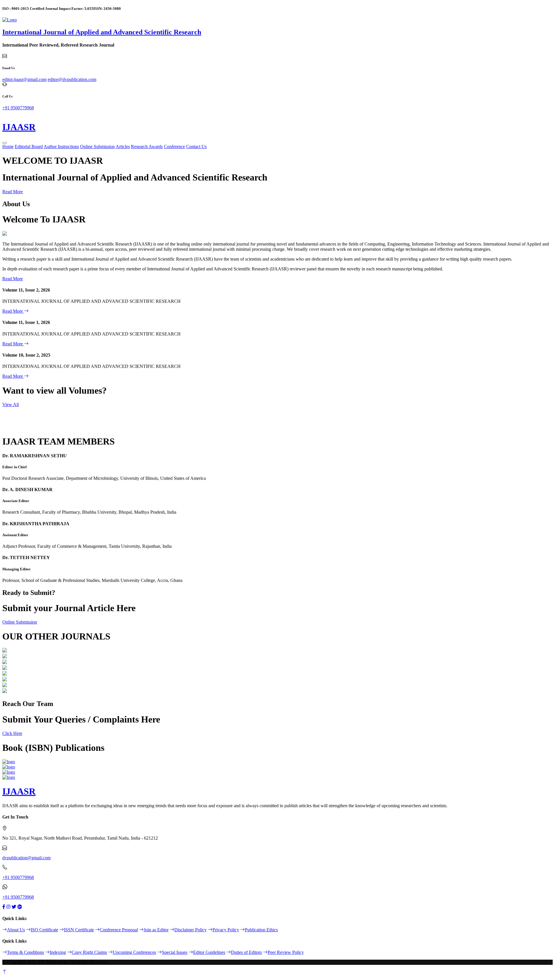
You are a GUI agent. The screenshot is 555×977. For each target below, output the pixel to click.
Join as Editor (156, 929)
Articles (123, 146)
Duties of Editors (246, 952)
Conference (174, 146)
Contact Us (196, 146)
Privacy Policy (225, 929)
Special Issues (174, 952)
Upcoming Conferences (134, 952)
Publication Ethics (261, 929)
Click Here (12, 733)
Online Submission (97, 146)
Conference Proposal (119, 929)
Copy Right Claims (89, 952)
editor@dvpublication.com (72, 79)
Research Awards (147, 146)
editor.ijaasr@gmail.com (24, 79)
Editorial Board (29, 146)
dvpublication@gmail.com (26, 857)
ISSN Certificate (79, 929)
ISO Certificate (44, 929)
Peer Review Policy (286, 952)
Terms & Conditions (25, 952)
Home (8, 146)
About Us (16, 929)
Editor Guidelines (209, 952)
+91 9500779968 (18, 107)
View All (10, 404)
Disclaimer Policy (190, 929)
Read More (12, 191)
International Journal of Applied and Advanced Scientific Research (101, 32)
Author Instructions (61, 146)
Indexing (58, 952)
